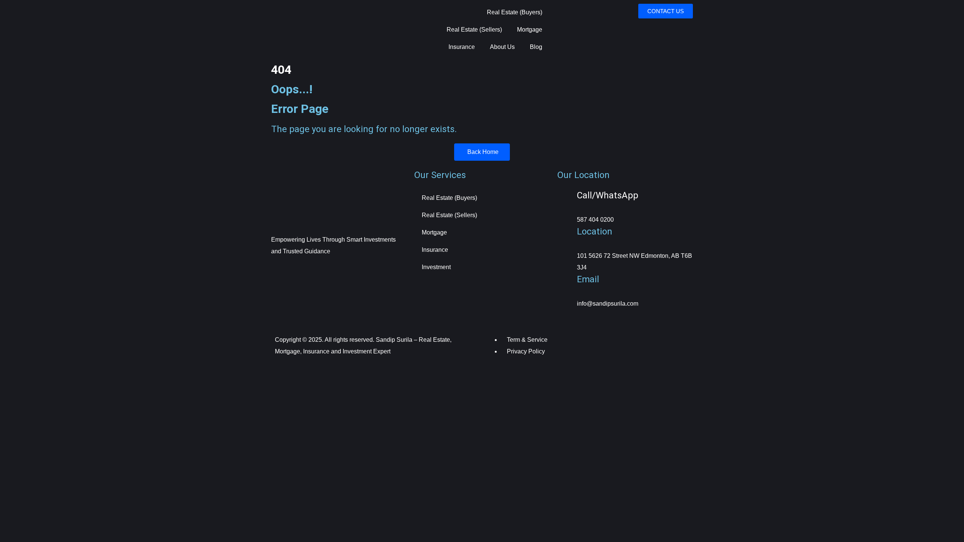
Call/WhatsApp (607, 195)
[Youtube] (341, 272)
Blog (536, 47)
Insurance (461, 47)
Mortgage (529, 29)
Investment (436, 267)
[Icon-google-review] (361, 272)
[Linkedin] (321, 272)
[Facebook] (280, 272)
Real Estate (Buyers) (514, 12)
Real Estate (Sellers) (474, 29)
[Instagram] (300, 272)
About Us (502, 47)
